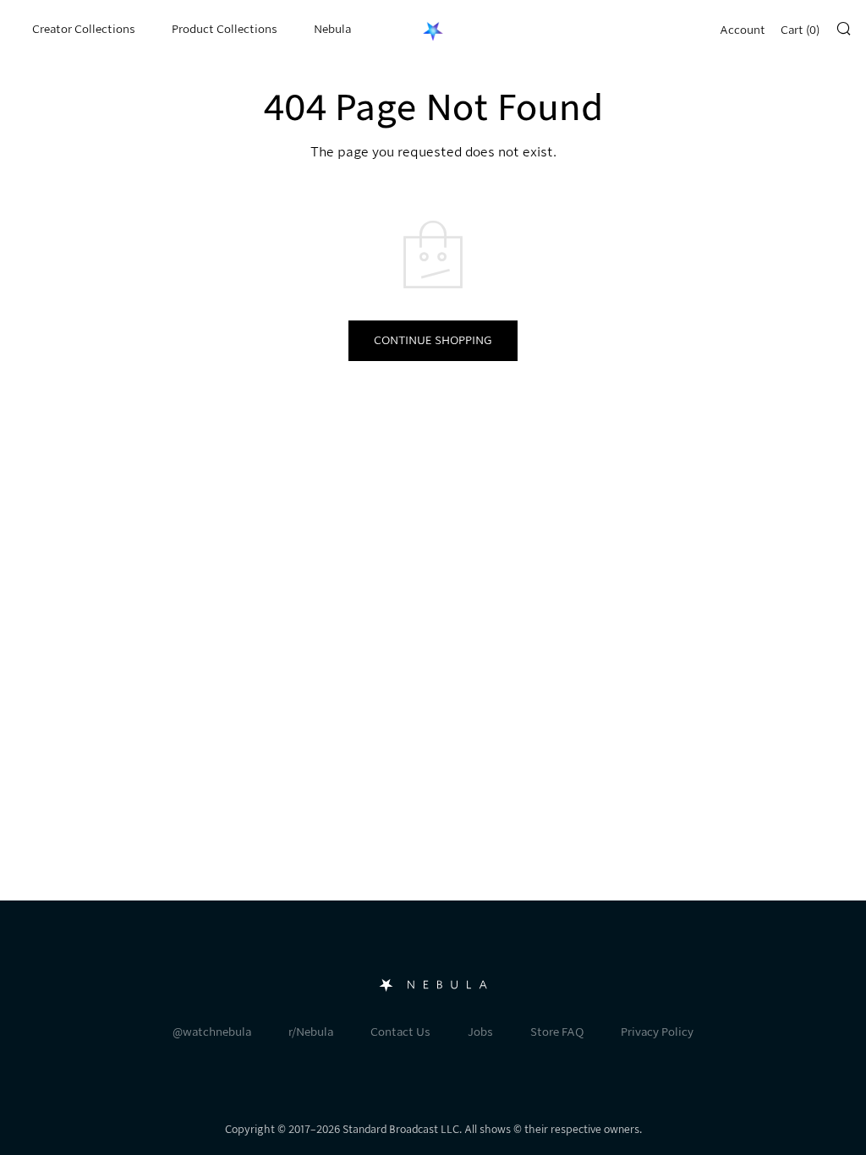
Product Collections (224, 29)
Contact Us (400, 1032)
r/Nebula (310, 1032)
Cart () (800, 30)
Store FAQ (557, 1032)
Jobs (480, 1032)
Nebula (332, 29)
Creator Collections (83, 29)
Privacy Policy (657, 1032)
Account (742, 30)
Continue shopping (433, 340)
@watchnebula (212, 1032)
